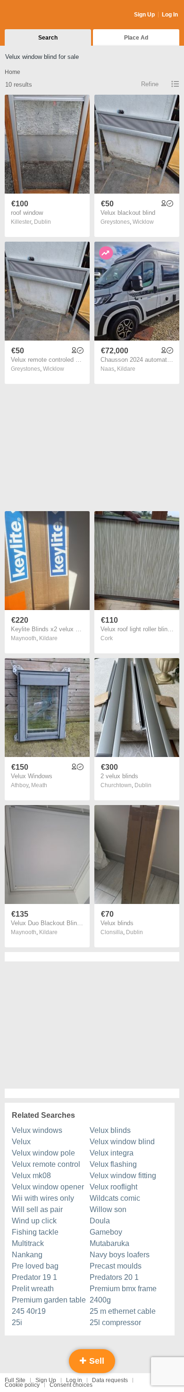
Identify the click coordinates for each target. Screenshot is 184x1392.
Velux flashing (113, 1164)
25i (17, 1323)
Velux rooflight (113, 1187)
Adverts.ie (42, 15)
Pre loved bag (35, 1266)
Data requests (110, 1380)
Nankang (27, 1255)
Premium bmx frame (123, 1289)
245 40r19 (29, 1311)
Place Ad (136, 37)
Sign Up (144, 14)
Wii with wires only (43, 1198)
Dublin (42, 222)
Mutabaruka (109, 1243)
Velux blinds (110, 1130)
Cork (106, 638)
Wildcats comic (115, 1198)
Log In (170, 14)
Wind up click (34, 1221)
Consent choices (71, 1385)
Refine (150, 84)
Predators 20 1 (114, 1277)
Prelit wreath (33, 1289)
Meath (39, 785)
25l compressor (115, 1323)
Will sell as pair (37, 1209)
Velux (21, 1142)
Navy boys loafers (120, 1255)
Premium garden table (49, 1300)
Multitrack (28, 1243)
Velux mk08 (31, 1176)
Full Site (15, 1380)
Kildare (126, 369)
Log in (74, 1380)
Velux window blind (122, 1142)
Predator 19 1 (34, 1277)
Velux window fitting (123, 1176)
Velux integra (112, 1153)
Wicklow (143, 222)
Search (48, 37)
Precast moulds (116, 1266)
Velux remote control (46, 1164)
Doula (100, 1221)
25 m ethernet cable (123, 1311)
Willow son (108, 1209)
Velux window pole (43, 1153)
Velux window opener (48, 1187)
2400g (100, 1300)
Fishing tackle (35, 1232)
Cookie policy (22, 1385)
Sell (95, 1361)
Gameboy (106, 1232)
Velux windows (37, 1130)
